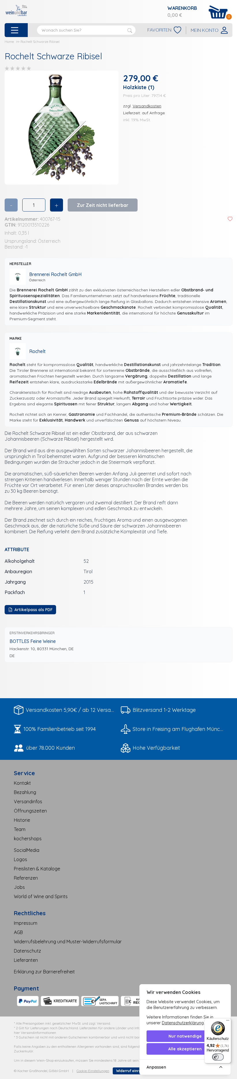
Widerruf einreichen (133, 1071)
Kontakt (22, 783)
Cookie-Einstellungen (93, 1071)
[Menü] (227, 1021)
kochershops (28, 838)
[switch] (218, 1057)
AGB (18, 932)
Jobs (19, 887)
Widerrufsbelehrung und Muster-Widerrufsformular (68, 941)
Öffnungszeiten (30, 811)
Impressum (25, 923)
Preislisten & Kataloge (37, 869)
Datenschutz (27, 951)
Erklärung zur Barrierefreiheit (44, 972)
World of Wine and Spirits (41, 896)
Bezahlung (25, 792)
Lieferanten (26, 960)
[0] (218, 12)
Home (9, 41)
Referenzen (26, 878)
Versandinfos (28, 801)
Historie (22, 820)
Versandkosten (147, 106)
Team (19, 829)
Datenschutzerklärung (183, 1022)
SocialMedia (26, 850)
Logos (20, 859)
